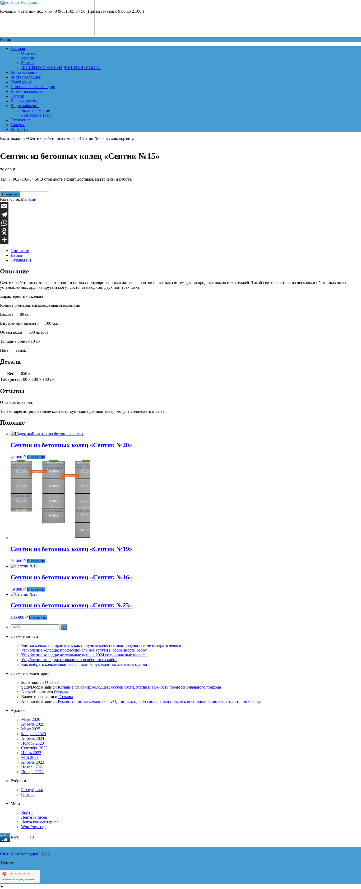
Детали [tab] (17, 255)
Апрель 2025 (32, 724)
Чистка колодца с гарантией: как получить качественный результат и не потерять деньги (101, 645)
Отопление (21, 120)
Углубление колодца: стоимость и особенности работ (69, 659)
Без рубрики (32, 789)
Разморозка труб (36, 115)
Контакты (19, 129)
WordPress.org (33, 826)
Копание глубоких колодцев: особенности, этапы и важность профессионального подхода (139, 687)
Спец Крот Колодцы (18, 2)
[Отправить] (180, 240)
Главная (18, 48)
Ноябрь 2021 (32, 767)
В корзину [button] (36, 457)
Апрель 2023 (32, 762)
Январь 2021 (32, 771)
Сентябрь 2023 (34, 748)
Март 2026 (30, 719)
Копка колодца (24, 72)
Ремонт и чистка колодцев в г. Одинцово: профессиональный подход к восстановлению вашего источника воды (160, 701)
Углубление (21, 82)
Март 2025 (30, 729)
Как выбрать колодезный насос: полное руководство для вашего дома (84, 664)
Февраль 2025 (33, 733)
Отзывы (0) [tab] (21, 260)
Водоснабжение (25, 105)
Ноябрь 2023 (32, 743)
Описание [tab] (20, 250)
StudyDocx (30, 687)
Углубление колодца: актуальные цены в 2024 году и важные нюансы (84, 655)
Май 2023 (30, 757)
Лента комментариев (40, 822)
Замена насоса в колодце (33, 86)
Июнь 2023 (31, 752)
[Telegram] (180, 214)
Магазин (29, 58)
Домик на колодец (27, 91)
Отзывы (28, 53)
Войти (27, 812)
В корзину (10, 194)
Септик (17, 96)
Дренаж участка (25, 101)
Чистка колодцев (26, 77)
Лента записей (34, 817)
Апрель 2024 (32, 738)
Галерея (18, 124)
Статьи (27, 63)
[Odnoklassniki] (180, 231)
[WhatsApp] (180, 223)
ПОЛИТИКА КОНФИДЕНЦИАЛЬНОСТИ (61, 67)
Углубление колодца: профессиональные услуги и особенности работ (84, 650)
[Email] (180, 206)
